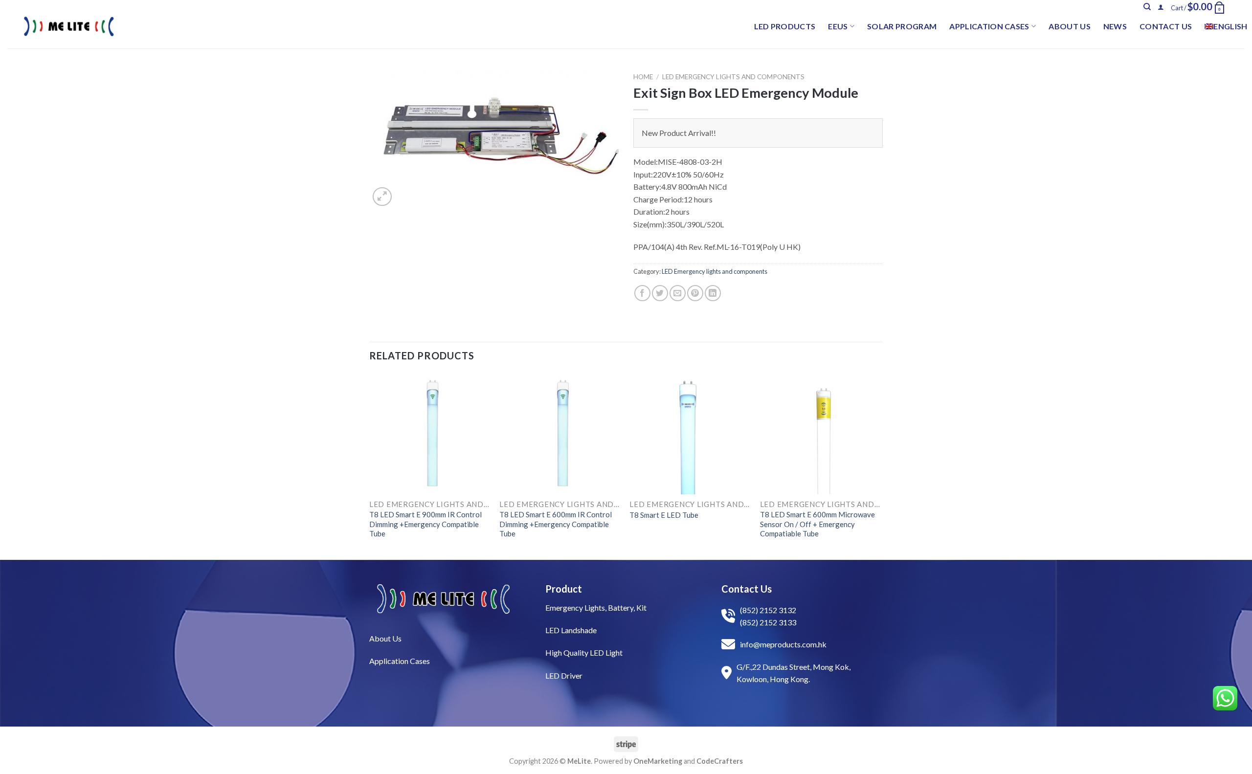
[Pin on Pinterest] (695, 293)
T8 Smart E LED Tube (663, 514)
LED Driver (563, 675)
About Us (1070, 26)
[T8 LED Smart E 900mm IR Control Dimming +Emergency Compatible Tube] (429, 434)
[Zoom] (382, 196)
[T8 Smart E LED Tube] (689, 434)
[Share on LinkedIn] (713, 293)
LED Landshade (571, 630)
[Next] (879, 465)
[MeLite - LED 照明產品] (69, 26)
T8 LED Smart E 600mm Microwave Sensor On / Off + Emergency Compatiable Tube (817, 524)
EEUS (838, 26)
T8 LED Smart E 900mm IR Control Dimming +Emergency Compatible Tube (425, 524)
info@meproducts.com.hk (783, 644)
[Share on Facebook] (642, 293)
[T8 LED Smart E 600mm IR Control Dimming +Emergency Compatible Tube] (559, 434)
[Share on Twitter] (660, 293)
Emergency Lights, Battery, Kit (596, 607)
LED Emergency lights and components (733, 77)
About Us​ (385, 638)
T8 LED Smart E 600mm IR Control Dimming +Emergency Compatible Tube (555, 524)
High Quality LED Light (584, 652)
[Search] (1147, 7)
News (1115, 26)
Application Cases (989, 26)
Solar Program (902, 26)
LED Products (785, 26)
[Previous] (369, 465)
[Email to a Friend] (678, 293)
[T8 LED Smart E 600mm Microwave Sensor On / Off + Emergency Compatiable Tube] (820, 434)
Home (643, 77)
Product (563, 589)
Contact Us (1166, 26)
